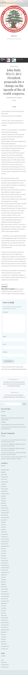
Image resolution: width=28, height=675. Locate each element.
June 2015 (3, 524)
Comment (5, 312)
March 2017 (4, 486)
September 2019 (5, 469)
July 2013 (3, 577)
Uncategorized (10, 97)
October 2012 (4, 598)
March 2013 (4, 586)
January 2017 (4, 491)
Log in (2, 660)
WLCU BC (20, 59)
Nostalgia (3, 422)
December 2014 (5, 539)
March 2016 (4, 505)
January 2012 (4, 620)
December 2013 (5, 565)
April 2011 (3, 641)
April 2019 (3, 472)
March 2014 (4, 558)
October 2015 (4, 515)
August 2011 (4, 632)
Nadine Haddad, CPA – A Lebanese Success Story (12, 424)
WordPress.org (4, 667)
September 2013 (5, 572)
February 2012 (4, 617)
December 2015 (5, 510)
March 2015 (4, 531)
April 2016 (3, 503)
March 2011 (4, 644)
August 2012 (4, 603)
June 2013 (3, 579)
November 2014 (5, 541)
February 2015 (4, 534)
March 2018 (4, 479)
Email (4, 344)
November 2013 (5, 567)
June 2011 (3, 636)
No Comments (18, 97)
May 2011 (3, 639)
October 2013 (4, 570)
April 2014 (3, 555)
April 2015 (3, 529)
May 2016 (3, 500)
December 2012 (5, 593)
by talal (14, 106)
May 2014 (3, 553)
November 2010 (5, 646)
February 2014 (4, 560)
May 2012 (3, 610)
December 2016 (5, 493)
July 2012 (3, 605)
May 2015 (3, 527)
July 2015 (3, 522)
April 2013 (3, 584)
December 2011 (5, 622)
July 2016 (3, 496)
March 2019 (4, 474)
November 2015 (5, 512)
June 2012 (3, 608)
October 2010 (4, 648)
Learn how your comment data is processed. (14, 369)
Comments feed (5, 664)
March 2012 (4, 615)
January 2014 (4, 562)
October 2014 (4, 543)
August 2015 (4, 520)
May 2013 (3, 582)
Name (5, 336)
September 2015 (5, 517)
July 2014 (3, 548)
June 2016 (3, 498)
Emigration (3, 415)
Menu (5, 2)
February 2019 (4, 477)
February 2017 (4, 488)
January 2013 (4, 591)
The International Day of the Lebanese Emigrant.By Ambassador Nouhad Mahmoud (14, 395)
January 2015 (4, 536)
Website (5, 352)
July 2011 (3, 634)
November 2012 (5, 596)
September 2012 (5, 601)
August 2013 (4, 574)
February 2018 (4, 481)
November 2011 (5, 625)
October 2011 (4, 627)
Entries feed (4, 662)
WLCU (14, 36)
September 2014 (5, 546)
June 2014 (3, 551)
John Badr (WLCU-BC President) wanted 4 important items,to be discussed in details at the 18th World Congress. (14, 383)
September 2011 (5, 629)
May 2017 (3, 484)
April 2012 (3, 613)
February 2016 (4, 508)
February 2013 (4, 589)
